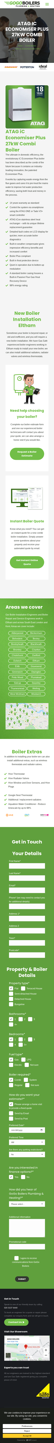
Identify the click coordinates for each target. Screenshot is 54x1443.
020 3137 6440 (10, 1308)
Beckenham (36, 633)
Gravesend (36, 666)
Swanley (36, 683)
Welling (36, 688)
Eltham (36, 661)
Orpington (36, 672)
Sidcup (17, 683)
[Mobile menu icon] (47, 4)
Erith (17, 666)
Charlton (36, 650)
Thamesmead (17, 688)
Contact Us (15, 1322)
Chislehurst (17, 655)
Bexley (36, 638)
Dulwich (17, 661)
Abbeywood (17, 633)
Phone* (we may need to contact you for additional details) (27, 900)
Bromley (17, 650)
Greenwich (17, 672)
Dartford (36, 655)
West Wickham (17, 694)
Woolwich (36, 694)
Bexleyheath (17, 644)
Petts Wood (17, 677)
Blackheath (36, 644)
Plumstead (36, 677)
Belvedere (17, 638)
